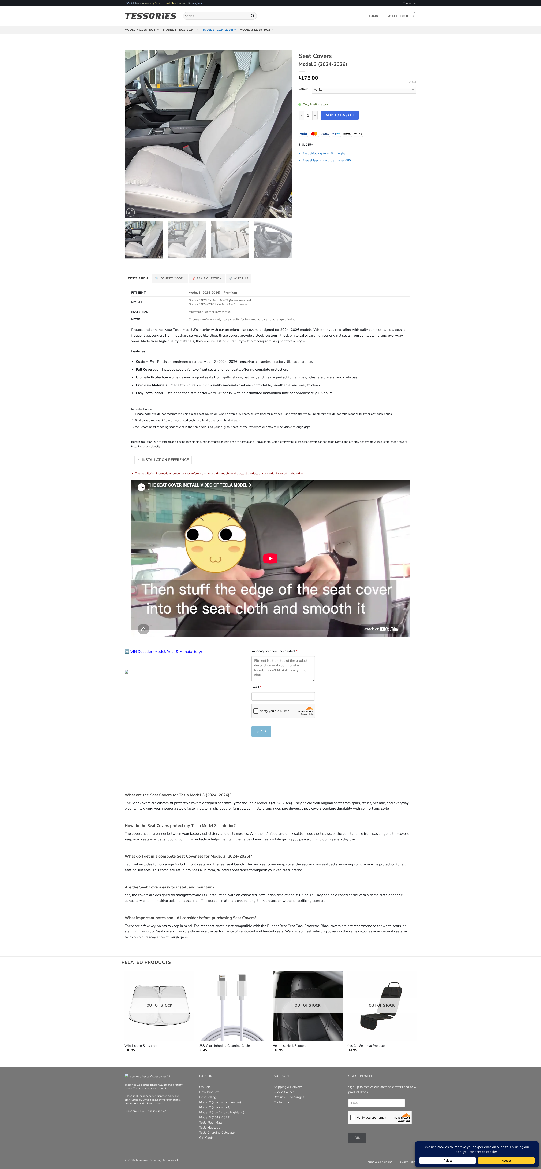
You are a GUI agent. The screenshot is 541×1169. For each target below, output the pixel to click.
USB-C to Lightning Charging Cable (224, 1046)
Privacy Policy (407, 1162)
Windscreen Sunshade (140, 1046)
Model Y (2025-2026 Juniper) (220, 1102)
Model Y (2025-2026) (140, 30)
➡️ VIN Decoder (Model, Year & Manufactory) (163, 651)
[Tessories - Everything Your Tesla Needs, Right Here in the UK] (150, 16)
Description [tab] (138, 278)
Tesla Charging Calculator (217, 1132)
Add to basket (339, 115)
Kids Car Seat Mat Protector (366, 1046)
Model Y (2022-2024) (179, 30)
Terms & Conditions (379, 1162)
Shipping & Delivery (288, 1087)
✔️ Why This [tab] (238, 278)
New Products (209, 1092)
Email (256, 687)
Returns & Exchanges (289, 1097)
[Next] (283, 134)
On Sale (205, 1087)
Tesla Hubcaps (209, 1127)
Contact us (409, 3)
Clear (412, 82)
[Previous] (133, 134)
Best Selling (207, 1097)
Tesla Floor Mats (210, 1122)
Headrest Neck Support (289, 1046)
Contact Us (281, 1102)
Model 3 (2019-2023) (256, 30)
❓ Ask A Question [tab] (206, 278)
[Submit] (253, 16)
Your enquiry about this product (274, 651)
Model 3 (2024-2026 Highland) (221, 1112)
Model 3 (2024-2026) (217, 30)
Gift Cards (206, 1138)
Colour (303, 89)
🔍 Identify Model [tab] (169, 278)
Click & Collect (284, 1092)
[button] (401, 16)
